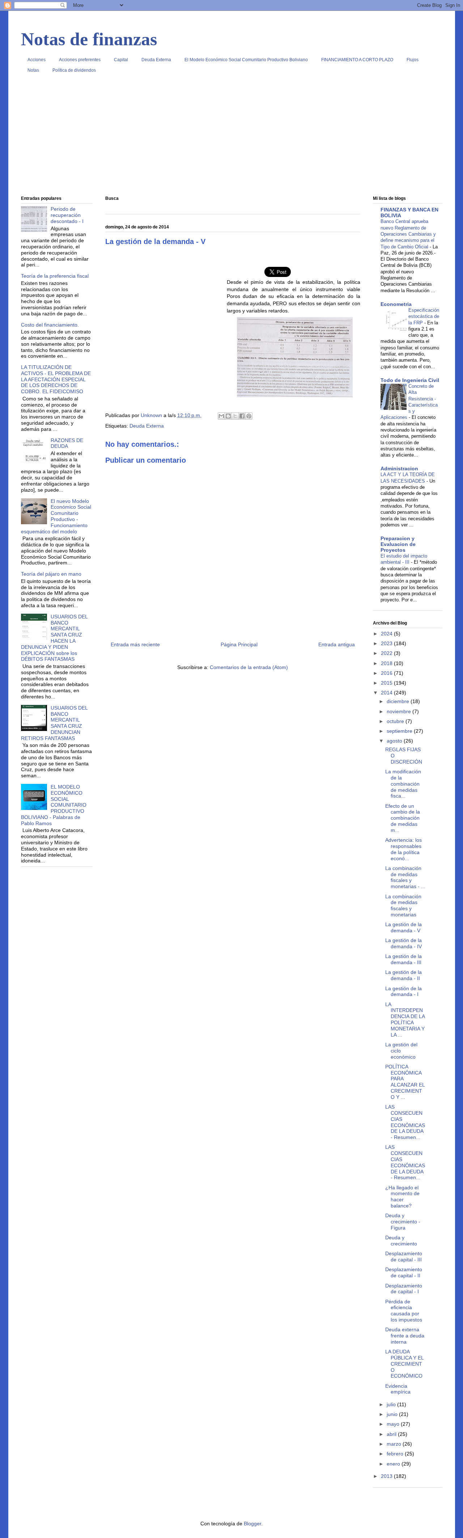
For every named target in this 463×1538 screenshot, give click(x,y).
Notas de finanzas (89, 39)
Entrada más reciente (135, 644)
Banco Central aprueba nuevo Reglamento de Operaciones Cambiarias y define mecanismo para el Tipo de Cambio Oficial (408, 234)
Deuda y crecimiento (401, 1241)
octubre (396, 721)
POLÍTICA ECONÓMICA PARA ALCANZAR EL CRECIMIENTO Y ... (405, 1082)
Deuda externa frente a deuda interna (404, 1336)
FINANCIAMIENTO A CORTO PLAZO (357, 59)
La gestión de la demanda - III (403, 959)
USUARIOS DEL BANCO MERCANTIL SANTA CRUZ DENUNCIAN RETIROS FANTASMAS (54, 723)
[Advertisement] (231, 137)
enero (394, 1464)
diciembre (399, 701)
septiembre (400, 731)
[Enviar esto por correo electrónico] (221, 416)
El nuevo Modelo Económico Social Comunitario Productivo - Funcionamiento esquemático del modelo (56, 516)
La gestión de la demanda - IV (403, 943)
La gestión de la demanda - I (403, 991)
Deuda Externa (156, 59)
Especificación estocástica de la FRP (423, 316)
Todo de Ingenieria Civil (410, 380)
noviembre (399, 711)
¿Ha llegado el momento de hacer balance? (402, 1197)
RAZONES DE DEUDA (67, 443)
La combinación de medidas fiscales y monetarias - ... (405, 877)
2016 (387, 673)
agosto (395, 741)
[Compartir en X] (235, 416)
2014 (387, 693)
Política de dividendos (74, 70)
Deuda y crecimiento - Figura (402, 1222)
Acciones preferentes (80, 59)
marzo (395, 1444)
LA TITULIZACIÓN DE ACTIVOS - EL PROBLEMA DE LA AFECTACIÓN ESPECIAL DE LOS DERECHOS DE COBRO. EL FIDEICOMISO (56, 379)
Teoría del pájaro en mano (51, 574)
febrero (396, 1454)
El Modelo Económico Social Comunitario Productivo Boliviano (246, 59)
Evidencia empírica (398, 1389)
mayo (394, 1424)
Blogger (252, 1523)
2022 (387, 653)
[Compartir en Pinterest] (248, 416)
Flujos (413, 59)
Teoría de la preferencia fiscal (55, 276)
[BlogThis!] (228, 416)
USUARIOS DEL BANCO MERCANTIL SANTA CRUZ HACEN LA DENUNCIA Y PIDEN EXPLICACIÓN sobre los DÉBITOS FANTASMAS (54, 638)
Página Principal (239, 644)
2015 (387, 683)
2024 (387, 633)
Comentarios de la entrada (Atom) (249, 667)
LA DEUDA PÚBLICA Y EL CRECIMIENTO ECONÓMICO (404, 1364)
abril (392, 1434)
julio (392, 1404)
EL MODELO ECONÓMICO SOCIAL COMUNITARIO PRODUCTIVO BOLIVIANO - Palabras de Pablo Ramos (54, 805)
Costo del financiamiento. (50, 325)
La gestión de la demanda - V (403, 927)
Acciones (36, 59)
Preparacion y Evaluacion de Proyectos (398, 544)
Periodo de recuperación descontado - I (67, 215)
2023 (387, 643)
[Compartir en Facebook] (242, 416)
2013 (387, 1476)
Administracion (399, 468)
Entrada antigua (336, 644)
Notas (33, 70)
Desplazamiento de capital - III (403, 1256)
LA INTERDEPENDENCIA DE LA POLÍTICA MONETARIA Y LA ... (405, 1019)
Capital (121, 59)
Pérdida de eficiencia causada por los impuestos (403, 1311)
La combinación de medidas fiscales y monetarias (403, 905)
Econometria (396, 304)
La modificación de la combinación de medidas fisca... (403, 784)
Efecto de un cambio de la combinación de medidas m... (402, 818)
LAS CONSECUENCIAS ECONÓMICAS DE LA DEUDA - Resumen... (405, 1122)
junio (393, 1414)
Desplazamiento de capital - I (403, 1289)
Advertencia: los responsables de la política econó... (403, 849)
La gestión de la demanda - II (403, 975)
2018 (387, 663)
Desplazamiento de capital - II (403, 1272)
